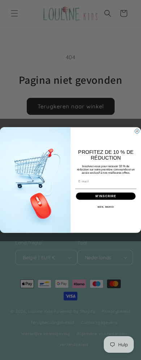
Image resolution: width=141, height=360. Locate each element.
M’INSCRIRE (105, 196)
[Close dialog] (137, 131)
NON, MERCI (106, 207)
